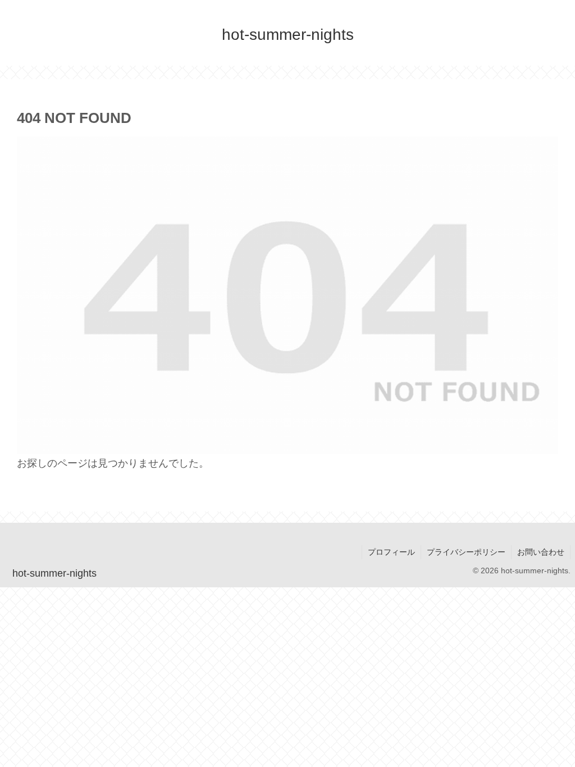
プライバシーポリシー (466, 551)
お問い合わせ (540, 551)
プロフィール (391, 551)
